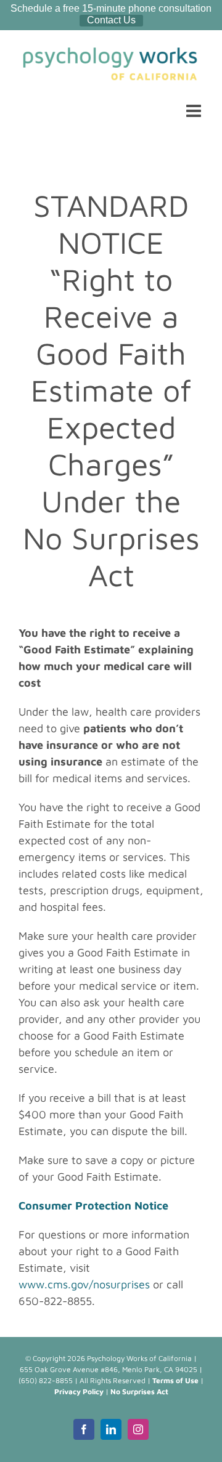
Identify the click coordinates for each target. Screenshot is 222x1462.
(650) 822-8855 (45, 1380)
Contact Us (111, 20)
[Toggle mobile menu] (195, 110)
